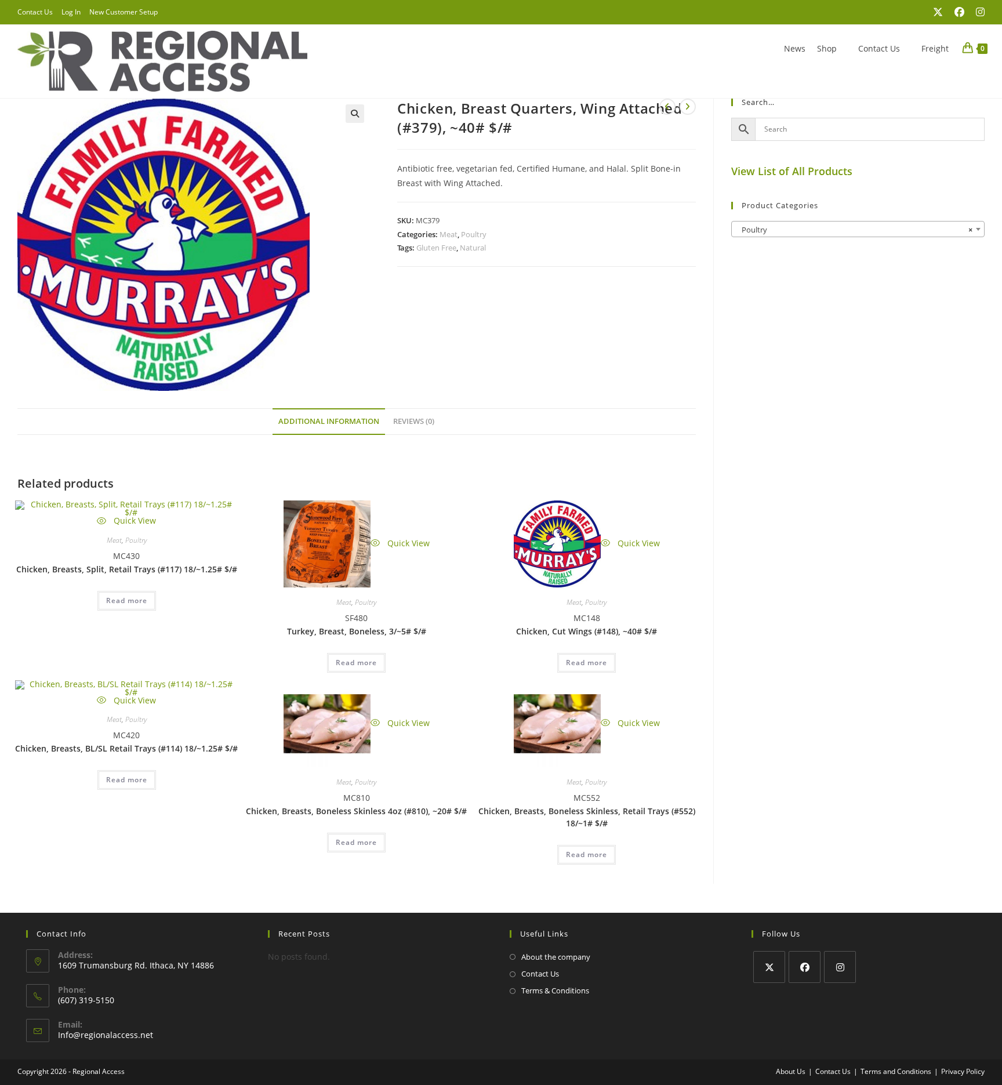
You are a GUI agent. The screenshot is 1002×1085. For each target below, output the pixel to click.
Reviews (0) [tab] (413, 421)
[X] (769, 967)
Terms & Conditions (555, 990)
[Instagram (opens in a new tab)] (977, 12)
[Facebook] (805, 967)
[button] (355, 113)
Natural (473, 247)
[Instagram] (840, 967)
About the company (555, 957)
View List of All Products (791, 171)
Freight (935, 48)
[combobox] (858, 229)
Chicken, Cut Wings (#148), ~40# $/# (586, 631)
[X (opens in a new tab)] (938, 12)
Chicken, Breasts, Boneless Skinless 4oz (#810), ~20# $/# (356, 811)
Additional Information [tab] (328, 421)
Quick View (133, 520)
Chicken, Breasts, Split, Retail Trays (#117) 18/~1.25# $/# (126, 569)
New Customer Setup (123, 12)
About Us (790, 1071)
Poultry (474, 234)
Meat (449, 234)
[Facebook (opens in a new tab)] (959, 12)
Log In (71, 12)
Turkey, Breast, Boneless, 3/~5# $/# (356, 631)
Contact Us (35, 12)
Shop (827, 48)
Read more (126, 600)
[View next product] (688, 107)
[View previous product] (667, 107)
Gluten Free (436, 247)
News (794, 48)
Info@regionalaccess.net (105, 1034)
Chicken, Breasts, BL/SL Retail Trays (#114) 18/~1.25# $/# (126, 748)
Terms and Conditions (896, 1071)
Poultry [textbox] (854, 229)
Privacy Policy (963, 1071)
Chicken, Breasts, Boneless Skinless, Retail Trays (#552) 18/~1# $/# (586, 817)
